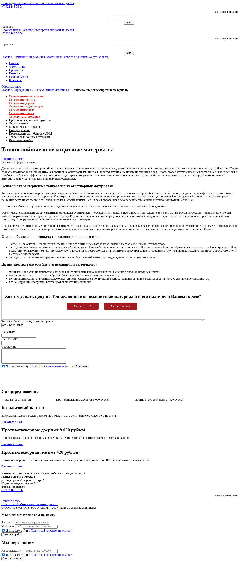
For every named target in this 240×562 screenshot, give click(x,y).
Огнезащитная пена (21, 109)
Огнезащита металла (22, 99)
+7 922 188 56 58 (12, 6)
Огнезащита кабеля (21, 113)
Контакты (82, 56)
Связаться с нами (12, 158)
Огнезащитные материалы (52, 90)
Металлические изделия (24, 126)
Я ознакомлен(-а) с (39, 530)
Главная (7, 56)
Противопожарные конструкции (30, 120)
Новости (49, 56)
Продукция (36, 56)
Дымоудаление (18, 123)
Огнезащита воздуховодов (26, 106)
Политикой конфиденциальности (52, 366)
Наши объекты (65, 56)
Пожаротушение (19, 130)
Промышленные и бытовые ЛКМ (30, 133)
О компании (20, 56)
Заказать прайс (83, 306)
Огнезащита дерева (21, 103)
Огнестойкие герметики (24, 116)
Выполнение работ (21, 140)
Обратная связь (98, 56)
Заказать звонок (120, 306)
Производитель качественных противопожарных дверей (38, 3)
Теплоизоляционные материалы (29, 136)
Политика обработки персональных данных (30, 504)
